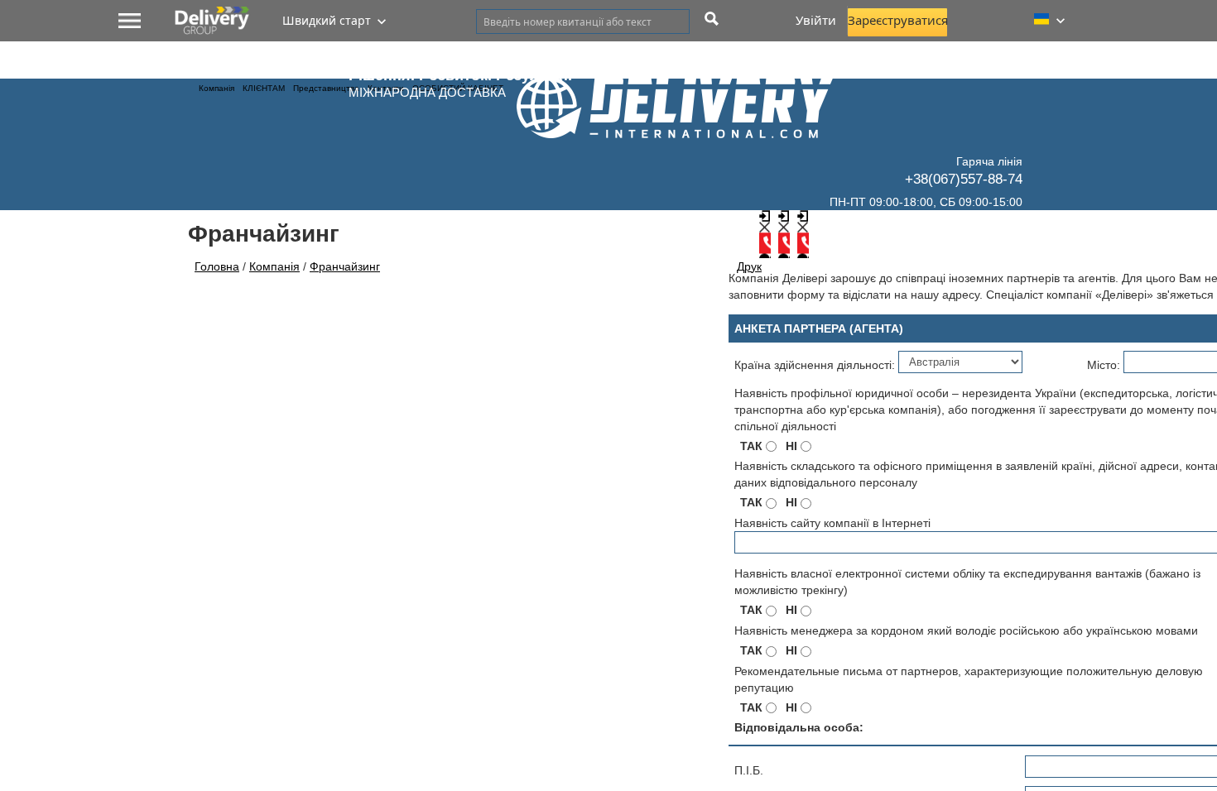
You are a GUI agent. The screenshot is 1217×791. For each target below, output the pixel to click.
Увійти (816, 20)
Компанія (216, 88)
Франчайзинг (345, 266)
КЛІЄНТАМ (264, 88)
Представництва (326, 88)
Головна (217, 266)
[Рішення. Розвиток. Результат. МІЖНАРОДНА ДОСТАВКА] (686, 115)
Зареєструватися (897, 20)
